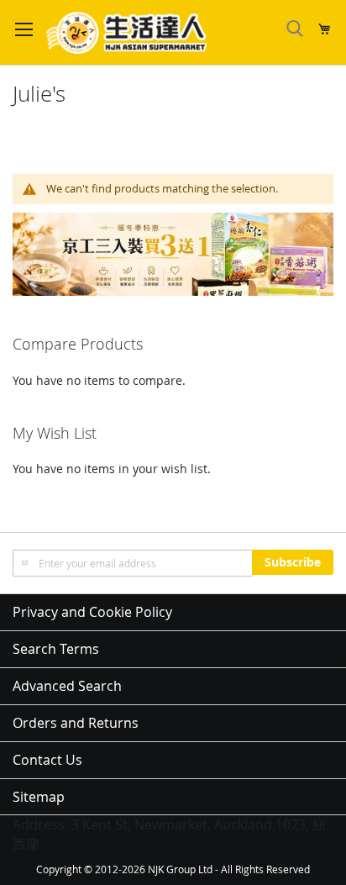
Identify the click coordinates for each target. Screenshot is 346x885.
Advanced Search (67, 686)
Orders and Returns (76, 723)
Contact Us (47, 760)
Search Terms (56, 649)
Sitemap (39, 797)
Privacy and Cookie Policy (92, 612)
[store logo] (126, 33)
